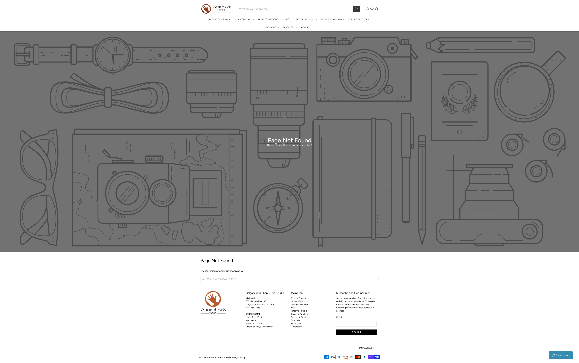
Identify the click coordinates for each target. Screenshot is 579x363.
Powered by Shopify (235, 357)
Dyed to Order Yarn (219, 19)
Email (340, 317)
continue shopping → (231, 270)
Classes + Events (357, 19)
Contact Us (307, 27)
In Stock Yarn (244, 19)
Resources (288, 27)
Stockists (271, 27)
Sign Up (356, 332)
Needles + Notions (268, 19)
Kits (287, 19)
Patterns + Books (305, 19)
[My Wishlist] (372, 9)
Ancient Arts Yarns (216, 357)
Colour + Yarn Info (331, 19)
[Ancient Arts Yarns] (216, 9)
